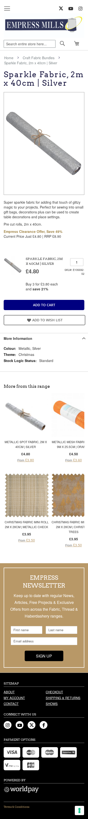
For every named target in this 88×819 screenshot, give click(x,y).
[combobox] (29, 44)
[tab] (44, 338)
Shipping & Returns (63, 697)
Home (8, 57)
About (9, 692)
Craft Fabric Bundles (39, 57)
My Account (14, 697)
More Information (18, 338)
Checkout (54, 692)
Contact (11, 703)
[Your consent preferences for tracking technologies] (79, 810)
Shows (52, 703)
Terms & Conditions (16, 807)
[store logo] (44, 25)
